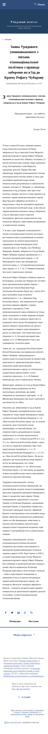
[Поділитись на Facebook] (6, 612)
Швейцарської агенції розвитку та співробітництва (23, 676)
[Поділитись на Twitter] (12, 612)
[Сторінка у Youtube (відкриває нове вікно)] (28, 703)
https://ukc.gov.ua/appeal (21, 689)
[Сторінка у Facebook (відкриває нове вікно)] (19, 703)
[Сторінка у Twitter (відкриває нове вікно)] (23, 703)
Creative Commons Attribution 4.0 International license (26, 713)
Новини (8, 39)
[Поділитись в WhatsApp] (25, 612)
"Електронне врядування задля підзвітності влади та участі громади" (21, 671)
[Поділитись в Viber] (31, 612)
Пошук (41, 4)
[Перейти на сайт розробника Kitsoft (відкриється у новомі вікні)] (12, 722)
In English (26, 697)
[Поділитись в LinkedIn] (18, 612)
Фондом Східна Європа (28, 661)
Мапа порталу (22, 634)
